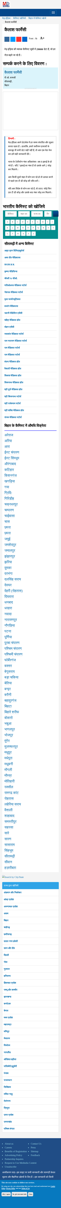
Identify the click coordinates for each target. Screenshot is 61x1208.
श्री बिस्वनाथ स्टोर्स (12, 396)
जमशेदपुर (10, 545)
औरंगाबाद (10, 464)
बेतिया (8, 683)
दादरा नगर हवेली (11, 941)
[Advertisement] (30, 110)
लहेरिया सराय (12, 804)
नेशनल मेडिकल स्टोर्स (13, 292)
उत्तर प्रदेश (8, 1115)
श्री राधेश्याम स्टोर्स (12, 403)
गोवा (5, 962)
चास (7, 521)
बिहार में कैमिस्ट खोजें (37, 18)
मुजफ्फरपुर (11, 746)
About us (9, 1143)
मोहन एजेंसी (9, 327)
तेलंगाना (7, 1101)
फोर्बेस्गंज (10, 660)
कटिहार (9, 470)
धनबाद (8, 602)
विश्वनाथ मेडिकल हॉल (13, 382)
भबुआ (7, 723)
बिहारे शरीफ (11, 712)
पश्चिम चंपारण (13, 648)
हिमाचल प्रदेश (10, 983)
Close (30, 1194)
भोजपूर (8, 735)
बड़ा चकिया (11, 677)
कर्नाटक (7, 1003)
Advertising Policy (13, 1155)
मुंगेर (7, 741)
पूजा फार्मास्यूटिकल (12, 299)
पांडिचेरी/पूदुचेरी (10, 1066)
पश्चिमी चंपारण (13, 654)
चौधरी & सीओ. (10, 278)
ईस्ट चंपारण (11, 452)
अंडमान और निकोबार (12, 892)
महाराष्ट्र (7, 1024)
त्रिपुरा (7, 1108)
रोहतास (9, 798)
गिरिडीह (9, 498)
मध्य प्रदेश (8, 1017)
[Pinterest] (18, 39)
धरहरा (8, 608)
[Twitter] (12, 39)
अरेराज (8, 435)
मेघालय (7, 1038)
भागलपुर (9, 729)
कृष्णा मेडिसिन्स (10, 271)
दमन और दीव (9, 948)
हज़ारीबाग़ (10, 868)
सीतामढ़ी (9, 856)
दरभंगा (8, 573)
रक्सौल (8, 787)
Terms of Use (25, 1188)
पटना (7, 631)
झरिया (8, 562)
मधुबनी (8, 764)
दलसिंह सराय (12, 579)
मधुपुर (8, 752)
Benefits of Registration (16, 1151)
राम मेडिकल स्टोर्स (12, 347)
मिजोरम (7, 1045)
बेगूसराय (9, 671)
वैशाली (8, 810)
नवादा (8, 614)
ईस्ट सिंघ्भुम (11, 458)
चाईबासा (9, 516)
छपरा (7, 527)
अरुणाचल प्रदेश (11, 906)
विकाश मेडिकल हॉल (12, 375)
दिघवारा (9, 596)
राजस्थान (8, 1080)
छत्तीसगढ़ (8, 934)
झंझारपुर (9, 556)
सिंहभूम (8, 850)
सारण (7, 839)
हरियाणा (7, 976)
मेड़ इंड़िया (6, 18)
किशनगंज (10, 475)
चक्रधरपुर (11, 504)
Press (33, 1147)
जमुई (7, 539)
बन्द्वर (7, 689)
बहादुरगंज (10, 700)
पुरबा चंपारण (12, 643)
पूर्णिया (8, 637)
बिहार (6, 920)
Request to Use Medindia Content (20, 1163)
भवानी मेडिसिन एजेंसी (13, 313)
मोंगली (8, 770)
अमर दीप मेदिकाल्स (12, 257)
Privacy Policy (10, 1188)
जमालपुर (9, 550)
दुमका (7, 568)
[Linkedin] (24, 39)
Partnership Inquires (14, 1159)
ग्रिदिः (8, 493)
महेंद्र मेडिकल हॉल (12, 320)
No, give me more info (19, 1194)
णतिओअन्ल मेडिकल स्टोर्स (15, 285)
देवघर (8, 585)
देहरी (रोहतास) (13, 591)
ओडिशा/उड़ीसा (10, 1059)
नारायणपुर (10, 620)
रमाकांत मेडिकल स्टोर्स (14, 334)
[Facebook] (6, 39)
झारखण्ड (7, 996)
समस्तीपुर (10, 821)
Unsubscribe (10, 1166)
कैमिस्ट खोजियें (19, 18)
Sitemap (34, 1151)
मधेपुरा (8, 758)
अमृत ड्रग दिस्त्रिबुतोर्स (14, 250)
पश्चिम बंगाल (9, 1128)
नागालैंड (7, 1052)
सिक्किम (7, 1087)
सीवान (8, 862)
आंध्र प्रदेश (9, 899)
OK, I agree (6, 1194)
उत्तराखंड (8, 1121)
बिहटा (8, 706)
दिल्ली (6, 955)
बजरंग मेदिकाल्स (11, 306)
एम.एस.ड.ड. (9, 264)
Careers (8, 1147)
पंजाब (6, 1073)
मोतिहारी (9, 781)
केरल (6, 1010)
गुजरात (7, 969)
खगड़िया (9, 481)
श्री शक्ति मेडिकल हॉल (14, 410)
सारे (6, 833)
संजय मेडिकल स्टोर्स (13, 417)
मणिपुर (6, 1031)
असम (6, 913)
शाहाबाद (9, 816)
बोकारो (8, 718)
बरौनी (7, 695)
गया (6, 487)
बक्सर (8, 666)
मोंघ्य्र (8, 775)
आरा (7, 446)
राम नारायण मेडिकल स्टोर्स (15, 341)
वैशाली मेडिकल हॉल (12, 368)
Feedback (35, 1155)
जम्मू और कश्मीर (10, 989)
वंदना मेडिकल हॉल (12, 361)
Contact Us (36, 1143)
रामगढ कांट (11, 793)
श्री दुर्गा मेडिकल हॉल (13, 389)
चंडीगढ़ (7, 927)
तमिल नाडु (8, 1094)
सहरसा (8, 827)
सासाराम (9, 845)
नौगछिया (9, 625)
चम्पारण (9, 510)
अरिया (8, 441)
